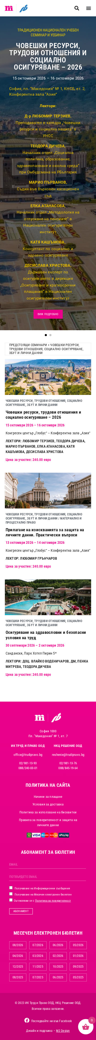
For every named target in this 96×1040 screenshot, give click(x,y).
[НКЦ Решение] (56, 717)
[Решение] (23, 8)
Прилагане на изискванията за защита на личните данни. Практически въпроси (45, 532)
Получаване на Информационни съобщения (42, 888)
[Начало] (9, 8)
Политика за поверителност (53, 900)
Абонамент (21, 911)
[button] (76, 8)
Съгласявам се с (42, 900)
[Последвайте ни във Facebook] (26, 1020)
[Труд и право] (40, 718)
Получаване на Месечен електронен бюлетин (43, 894)
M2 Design (63, 1031)
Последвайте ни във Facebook (51, 1021)
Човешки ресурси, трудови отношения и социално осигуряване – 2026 (43, 415)
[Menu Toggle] (88, 8)
